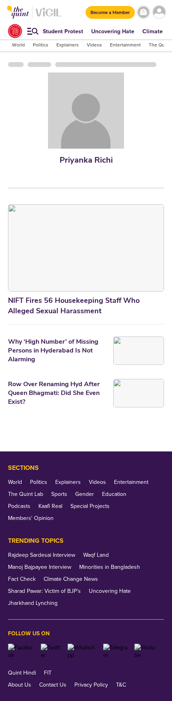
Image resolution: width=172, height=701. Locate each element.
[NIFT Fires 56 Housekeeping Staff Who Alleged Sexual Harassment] (86, 248)
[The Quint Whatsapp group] (82, 651)
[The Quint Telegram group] (115, 651)
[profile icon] (159, 12)
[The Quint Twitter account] (51, 651)
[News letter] (143, 12)
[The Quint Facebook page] (21, 651)
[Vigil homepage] (49, 16)
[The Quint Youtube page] (146, 651)
